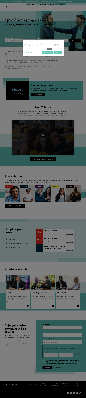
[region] (43, 48)
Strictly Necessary (47, 52)
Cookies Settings (29, 52)
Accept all (57, 52)
